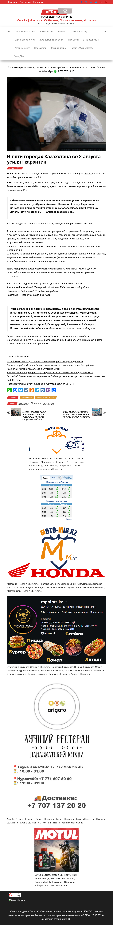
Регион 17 (62, 31)
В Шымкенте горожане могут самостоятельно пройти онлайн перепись (76, 414)
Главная (12, 2)
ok (101, 2)
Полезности (40, 48)
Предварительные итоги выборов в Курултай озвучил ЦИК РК (40, 384)
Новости (36, 403)
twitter (96, 2)
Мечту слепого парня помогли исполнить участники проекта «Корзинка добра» (34, 416)
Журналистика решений (52, 40)
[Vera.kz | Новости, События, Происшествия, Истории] (8, 31)
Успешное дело (22, 48)
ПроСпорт (73, 40)
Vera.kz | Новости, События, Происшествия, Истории (56, 20)
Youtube (105, 2)
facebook (81, 2)
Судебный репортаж (24, 40)
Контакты (38, 2)
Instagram (86, 2)
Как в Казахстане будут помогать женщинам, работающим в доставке (45, 361)
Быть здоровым (91, 40)
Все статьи (25, 2)
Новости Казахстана (24, 31)
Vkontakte (91, 2)
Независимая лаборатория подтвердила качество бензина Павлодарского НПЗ (50, 372)
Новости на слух (80, 31)
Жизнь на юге (46, 31)
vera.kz (88, 173)
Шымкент (48, 404)
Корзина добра (58, 48)
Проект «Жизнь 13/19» (81, 48)
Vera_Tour (19, 56)
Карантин (23, 404)
